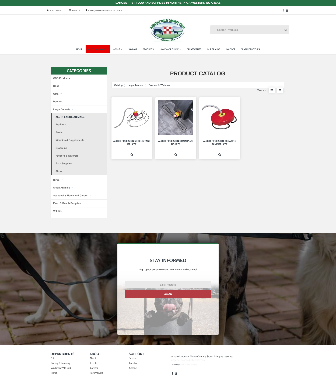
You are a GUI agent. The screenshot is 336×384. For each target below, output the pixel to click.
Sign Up (168, 293)
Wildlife (57, 211)
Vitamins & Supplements (69, 140)
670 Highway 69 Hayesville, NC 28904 (105, 10)
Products (148, 49)
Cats (56, 94)
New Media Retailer (189, 364)
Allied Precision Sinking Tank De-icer (132, 142)
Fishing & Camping (60, 363)
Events (93, 363)
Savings (132, 49)
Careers (94, 367)
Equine (59, 124)
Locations (134, 363)
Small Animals (62, 187)
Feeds (58, 132)
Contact (230, 49)
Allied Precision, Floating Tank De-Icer (219, 142)
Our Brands (213, 49)
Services (133, 358)
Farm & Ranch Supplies (67, 203)
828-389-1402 (56, 10)
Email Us (76, 10)
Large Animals (62, 109)
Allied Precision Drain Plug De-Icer (175, 142)
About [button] (117, 49)
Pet (52, 358)
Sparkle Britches (250, 49)
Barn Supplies (63, 163)
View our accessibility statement (188, 360)
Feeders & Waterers (66, 155)
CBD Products (61, 78)
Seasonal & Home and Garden (71, 195)
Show (58, 171)
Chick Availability (97, 49)
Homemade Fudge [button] (169, 49)
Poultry (57, 101)
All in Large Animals (70, 117)
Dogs (56, 86)
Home (79, 49)
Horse (54, 372)
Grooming (61, 148)
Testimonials (96, 372)
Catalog (118, 85)
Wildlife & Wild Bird (61, 367)
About (93, 358)
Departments (194, 49)
